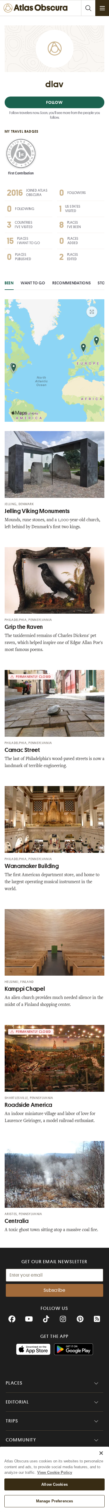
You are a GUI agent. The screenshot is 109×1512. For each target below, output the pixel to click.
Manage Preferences (54, 1501)
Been (9, 283)
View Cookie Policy (54, 1472)
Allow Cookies (54, 1484)
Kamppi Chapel (25, 989)
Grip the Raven (24, 627)
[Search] (88, 8)
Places (14, 1383)
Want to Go (33, 283)
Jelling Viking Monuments (37, 511)
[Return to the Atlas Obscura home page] (37, 8)
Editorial (17, 1402)
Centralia (17, 1221)
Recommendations (71, 283)
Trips (12, 1421)
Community (21, 1440)
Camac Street (22, 750)
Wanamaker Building (32, 866)
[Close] (101, 1453)
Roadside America (28, 1105)
